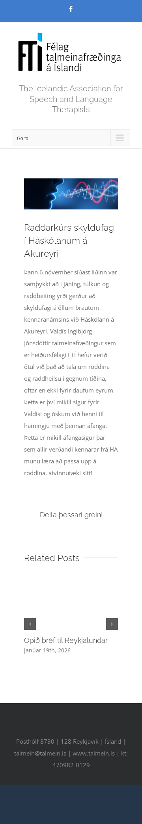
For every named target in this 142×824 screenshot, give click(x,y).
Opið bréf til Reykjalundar (66, 640)
